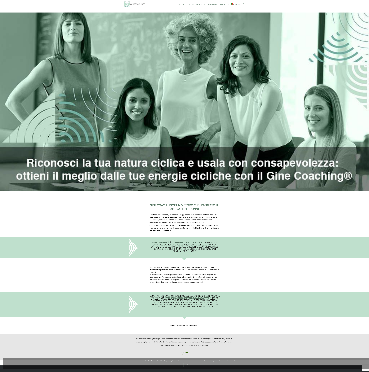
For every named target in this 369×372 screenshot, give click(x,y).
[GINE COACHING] (135, 4)
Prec (128, 340)
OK (187, 365)
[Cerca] (243, 4)
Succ (241, 340)
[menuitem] (181, 4)
